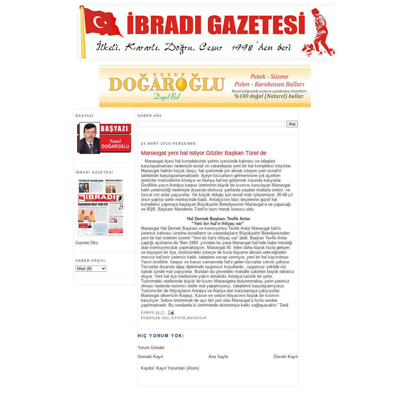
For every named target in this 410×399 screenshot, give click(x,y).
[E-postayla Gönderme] (170, 312)
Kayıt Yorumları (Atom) (177, 368)
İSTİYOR (178, 318)
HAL (166, 318)
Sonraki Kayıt (150, 356)
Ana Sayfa (218, 356)
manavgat (197, 318)
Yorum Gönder (151, 347)
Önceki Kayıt (286, 356)
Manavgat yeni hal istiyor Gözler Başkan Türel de (203, 153)
